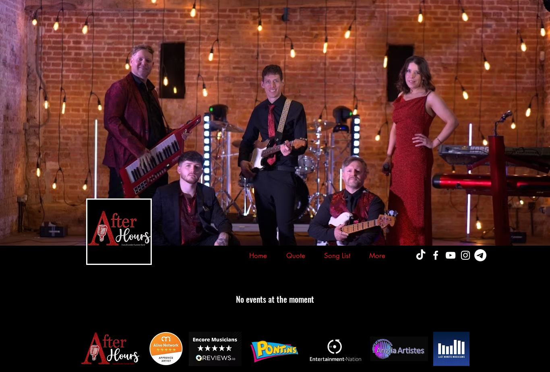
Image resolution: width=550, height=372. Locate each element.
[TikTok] (421, 255)
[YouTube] (451, 255)
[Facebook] (436, 255)
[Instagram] (465, 255)
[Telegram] (480, 255)
